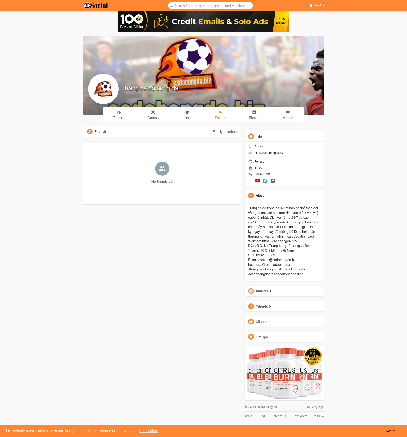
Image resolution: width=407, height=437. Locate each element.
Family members (225, 131)
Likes (260, 321)
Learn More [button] (148, 431)
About (248, 416)
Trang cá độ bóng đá (150, 87)
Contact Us (279, 416)
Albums (262, 291)
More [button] (317, 415)
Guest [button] (317, 5)
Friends (262, 306)
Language (317, 407)
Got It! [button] (391, 431)
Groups (262, 337)
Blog (262, 416)
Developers (300, 416)
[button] (211, 5)
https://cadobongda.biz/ (269, 153)
